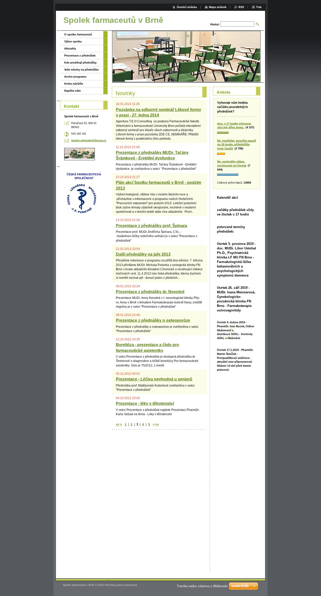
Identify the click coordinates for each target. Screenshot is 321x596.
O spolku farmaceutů (78, 34)
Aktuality (70, 48)
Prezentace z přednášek (80, 55)
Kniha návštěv (73, 83)
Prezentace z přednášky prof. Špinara (151, 226)
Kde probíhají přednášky (80, 62)
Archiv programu (75, 76)
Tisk (259, 7)
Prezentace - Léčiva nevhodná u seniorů (154, 379)
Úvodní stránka (187, 7)
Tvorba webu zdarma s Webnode (202, 586)
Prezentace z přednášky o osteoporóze (153, 320)
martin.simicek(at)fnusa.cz (88, 140)
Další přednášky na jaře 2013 (143, 254)
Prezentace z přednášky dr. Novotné (150, 292)
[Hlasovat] (236, 133)
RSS (241, 7)
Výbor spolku (73, 41)
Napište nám (72, 90)
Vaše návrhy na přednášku (81, 69)
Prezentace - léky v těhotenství (145, 403)
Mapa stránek (217, 7)
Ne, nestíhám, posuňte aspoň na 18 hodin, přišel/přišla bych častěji (236, 144)
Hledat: (215, 24)
